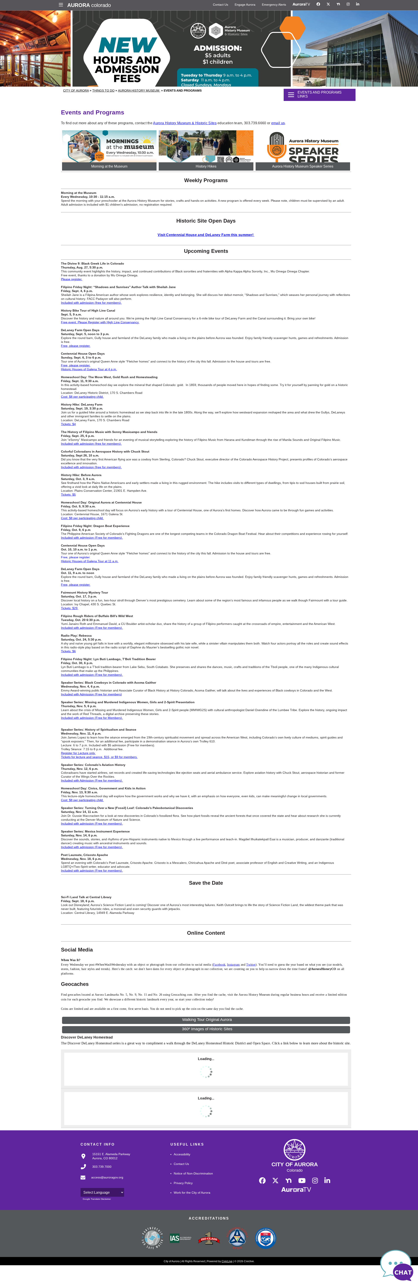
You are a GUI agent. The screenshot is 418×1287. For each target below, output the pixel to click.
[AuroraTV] (301, 4)
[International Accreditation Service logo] (181, 1238)
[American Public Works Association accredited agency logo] (237, 1238)
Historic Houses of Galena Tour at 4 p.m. (89, 369)
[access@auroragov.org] (100, 1181)
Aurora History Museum (139, 90)
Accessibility (182, 1154)
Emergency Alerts (274, 4)
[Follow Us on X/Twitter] (328, 4)
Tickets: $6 (68, 651)
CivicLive (227, 1261)
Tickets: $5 (68, 494)
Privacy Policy (183, 1183)
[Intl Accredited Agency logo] (265, 1238)
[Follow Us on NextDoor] (338, 4)
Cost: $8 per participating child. (82, 396)
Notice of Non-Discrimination (193, 1173)
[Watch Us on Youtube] (302, 1181)
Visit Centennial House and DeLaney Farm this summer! (205, 235)
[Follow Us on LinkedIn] (357, 4)
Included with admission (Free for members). (92, 537)
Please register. (71, 279)
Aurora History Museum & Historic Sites (184, 123)
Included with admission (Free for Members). (92, 718)
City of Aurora (76, 90)
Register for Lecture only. (78, 753)
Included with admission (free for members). (91, 302)
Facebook (219, 964)
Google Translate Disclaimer (97, 1199)
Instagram (233, 964)
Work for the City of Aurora (192, 1192)
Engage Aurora (245, 4)
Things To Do (103, 90)
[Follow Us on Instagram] (348, 4)
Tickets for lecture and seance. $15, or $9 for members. (99, 757)
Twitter (251, 964)
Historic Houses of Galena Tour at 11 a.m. (89, 561)
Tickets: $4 (68, 424)
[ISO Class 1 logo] (209, 1238)
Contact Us (220, 4)
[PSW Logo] (152, 1238)
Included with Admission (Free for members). (92, 780)
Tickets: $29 (69, 608)
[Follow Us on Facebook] (318, 4)
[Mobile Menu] (62, 5)
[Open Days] (253, 235)
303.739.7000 (101, 1166)
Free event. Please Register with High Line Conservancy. (100, 322)
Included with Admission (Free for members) (91, 694)
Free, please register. (75, 345)
